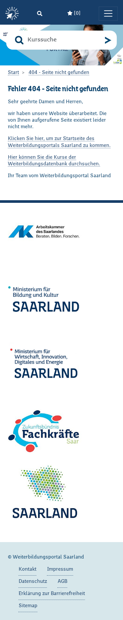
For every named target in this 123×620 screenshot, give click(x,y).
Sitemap (28, 606)
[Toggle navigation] (108, 13)
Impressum (60, 569)
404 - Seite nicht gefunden (59, 72)
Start (13, 72)
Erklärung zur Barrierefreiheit (52, 593)
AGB (62, 581)
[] (76, 13)
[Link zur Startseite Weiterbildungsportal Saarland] (12, 13)
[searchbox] (64, 40)
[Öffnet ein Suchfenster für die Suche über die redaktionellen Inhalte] (39, 14)
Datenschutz (33, 581)
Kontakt (27, 569)
